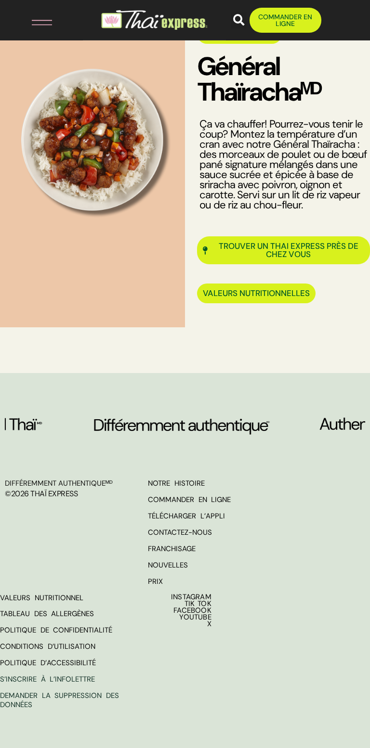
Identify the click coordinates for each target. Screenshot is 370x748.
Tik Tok (198, 603)
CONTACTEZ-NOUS (180, 532)
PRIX (155, 581)
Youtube (195, 617)
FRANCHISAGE (172, 549)
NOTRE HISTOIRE (176, 483)
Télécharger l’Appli (186, 516)
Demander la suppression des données (59, 700)
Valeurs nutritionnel (41, 598)
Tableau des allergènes (47, 614)
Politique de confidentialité (56, 630)
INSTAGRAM (191, 597)
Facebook (192, 610)
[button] (36, 20)
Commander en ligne (189, 499)
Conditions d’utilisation (47, 646)
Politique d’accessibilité (48, 663)
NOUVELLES (168, 565)
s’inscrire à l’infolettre (47, 679)
